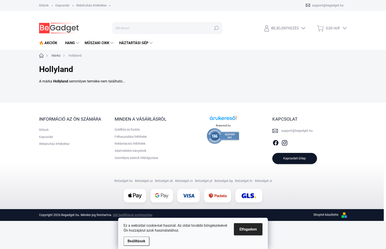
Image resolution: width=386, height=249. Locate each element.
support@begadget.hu (297, 130)
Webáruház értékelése (91, 5)
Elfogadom (248, 229)
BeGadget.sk (164, 181)
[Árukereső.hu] (223, 119)
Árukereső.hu (223, 125)
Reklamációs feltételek (130, 143)
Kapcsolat (62, 5)
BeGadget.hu (123, 181)
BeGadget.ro (184, 181)
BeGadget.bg (223, 181)
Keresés (216, 28)
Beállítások (136, 241)
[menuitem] (50, 43)
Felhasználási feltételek (131, 136)
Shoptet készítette (325, 214)
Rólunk (44, 5)
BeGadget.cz (144, 181)
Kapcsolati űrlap (294, 158)
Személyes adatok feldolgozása (136, 158)
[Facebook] (275, 142)
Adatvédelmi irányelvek (130, 150)
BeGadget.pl (203, 181)
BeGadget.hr (244, 181)
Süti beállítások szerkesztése (132, 215)
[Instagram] (284, 142)
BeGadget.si (263, 181)
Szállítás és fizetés (127, 129)
